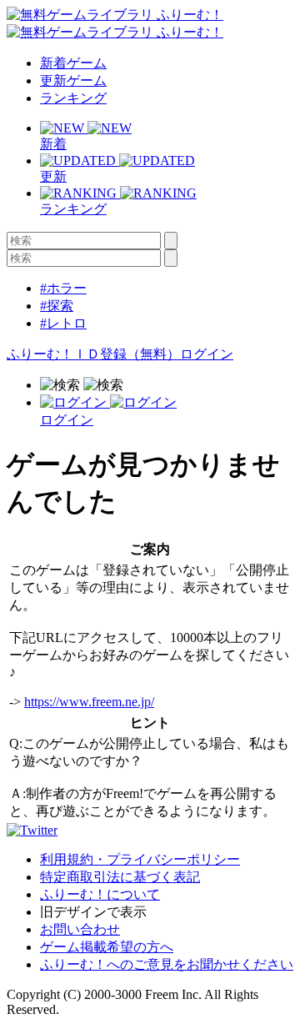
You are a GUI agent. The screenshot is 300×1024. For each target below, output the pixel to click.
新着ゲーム (73, 63)
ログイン (206, 354)
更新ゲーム (73, 80)
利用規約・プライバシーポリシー (140, 859)
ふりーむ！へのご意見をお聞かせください (166, 964)
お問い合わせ (80, 929)
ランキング (73, 98)
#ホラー (63, 288)
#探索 (56, 306)
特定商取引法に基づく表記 (120, 877)
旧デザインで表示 (93, 912)
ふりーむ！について (100, 894)
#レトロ (63, 323)
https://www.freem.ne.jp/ (89, 702)
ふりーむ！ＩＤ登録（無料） (93, 354)
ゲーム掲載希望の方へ (106, 947)
